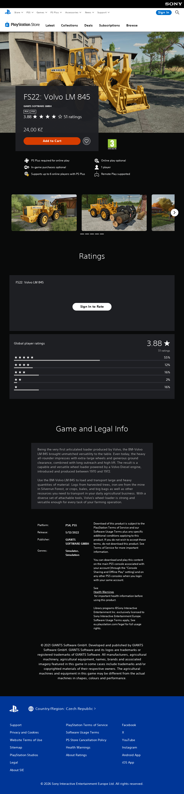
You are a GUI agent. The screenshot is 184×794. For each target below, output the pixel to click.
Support (101, 12)
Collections (69, 25)
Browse (132, 25)
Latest (50, 25)
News (88, 12)
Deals (88, 25)
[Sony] (174, 7)
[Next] (174, 212)
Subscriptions (109, 25)
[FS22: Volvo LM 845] (44, 212)
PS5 (28, 12)
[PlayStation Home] (8, 12)
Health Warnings (104, 592)
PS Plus (54, 12)
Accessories (71, 12)
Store (17, 12)
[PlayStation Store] (23, 24)
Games (40, 12)
